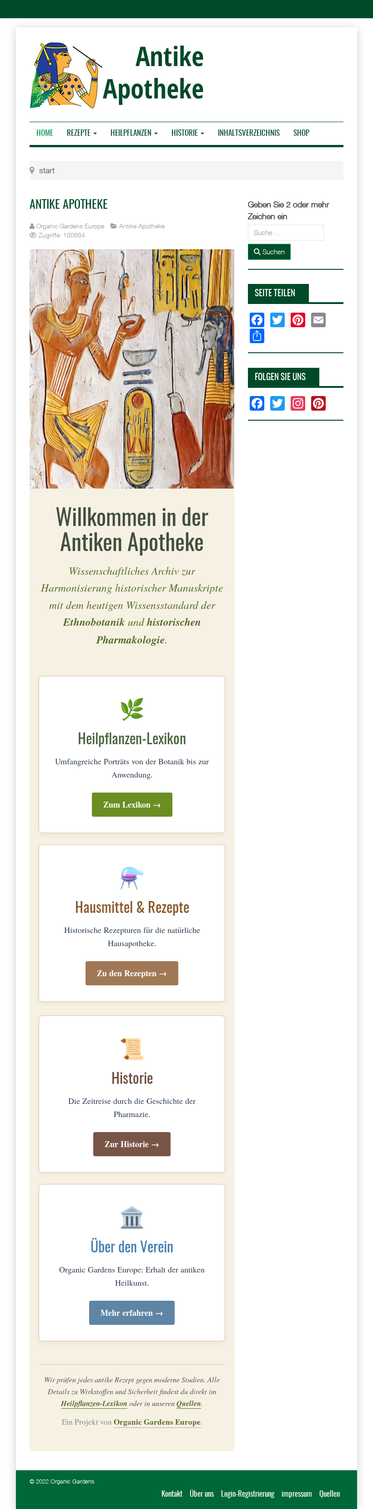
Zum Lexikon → (132, 804)
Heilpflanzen (132, 133)
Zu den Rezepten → (132, 973)
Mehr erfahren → (132, 1312)
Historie (185, 133)
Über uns (202, 1494)
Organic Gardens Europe (157, 1421)
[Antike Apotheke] (120, 75)
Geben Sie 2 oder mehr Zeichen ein (288, 210)
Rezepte (79, 133)
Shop (301, 133)
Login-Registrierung (247, 1494)
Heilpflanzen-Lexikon (94, 1403)
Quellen (188, 1403)
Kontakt (171, 1494)
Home (44, 133)
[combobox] (286, 233)
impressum (297, 1494)
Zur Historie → (132, 1144)
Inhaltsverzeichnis (249, 133)
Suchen (273, 251)
